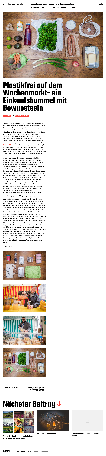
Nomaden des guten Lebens (14, 4)
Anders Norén (44, 451)
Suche (100, 4)
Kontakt (71, 7)
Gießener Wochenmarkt (10, 145)
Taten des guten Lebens (40, 7)
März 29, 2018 (7, 116)
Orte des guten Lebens (65, 4)
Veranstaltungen (59, 7)
